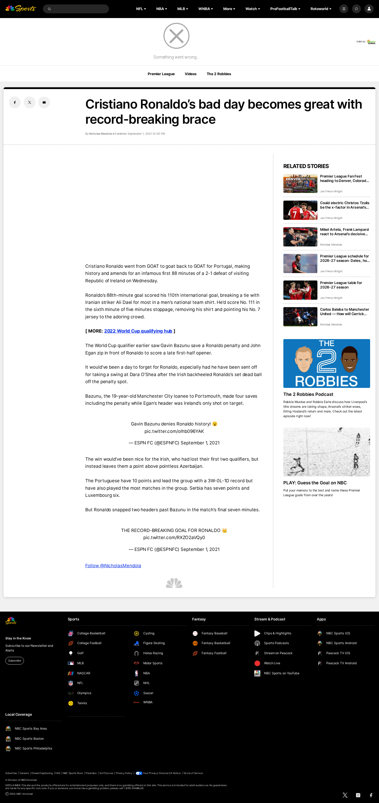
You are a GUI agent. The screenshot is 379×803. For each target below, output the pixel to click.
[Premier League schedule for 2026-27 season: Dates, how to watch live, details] (300, 263)
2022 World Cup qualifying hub (138, 331)
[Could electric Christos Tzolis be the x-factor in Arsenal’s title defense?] (300, 210)
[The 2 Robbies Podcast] (326, 363)
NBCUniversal (29, 779)
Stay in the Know (18, 638)
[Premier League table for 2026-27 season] (300, 290)
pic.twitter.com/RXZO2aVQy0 (174, 537)
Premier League (161, 74)
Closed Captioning (42, 773)
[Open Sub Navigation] (145, 9)
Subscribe (14, 660)
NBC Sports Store (73, 773)
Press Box (91, 773)
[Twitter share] (30, 102)
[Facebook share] (15, 102)
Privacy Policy (124, 773)
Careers (24, 773)
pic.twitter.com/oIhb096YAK (174, 431)
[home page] (20, 9)
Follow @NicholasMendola (113, 565)
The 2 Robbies (219, 74)
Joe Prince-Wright (331, 191)
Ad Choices (106, 773)
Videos (191, 74)
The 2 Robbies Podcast (308, 394)
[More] (343, 8)
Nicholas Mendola (100, 133)
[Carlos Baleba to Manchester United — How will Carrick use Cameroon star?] (300, 316)
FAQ (57, 773)
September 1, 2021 (200, 443)
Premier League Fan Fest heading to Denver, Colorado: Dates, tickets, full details (345, 178)
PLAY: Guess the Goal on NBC (315, 483)
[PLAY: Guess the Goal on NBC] (326, 452)
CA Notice (175, 773)
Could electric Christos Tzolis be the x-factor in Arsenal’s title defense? (345, 205)
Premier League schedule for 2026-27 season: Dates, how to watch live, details (345, 258)
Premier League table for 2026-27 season (341, 284)
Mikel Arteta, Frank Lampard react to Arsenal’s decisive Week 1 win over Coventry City (344, 231)
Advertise (11, 773)
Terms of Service (193, 773)
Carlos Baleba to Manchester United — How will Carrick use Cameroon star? (344, 311)
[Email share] (44, 102)
